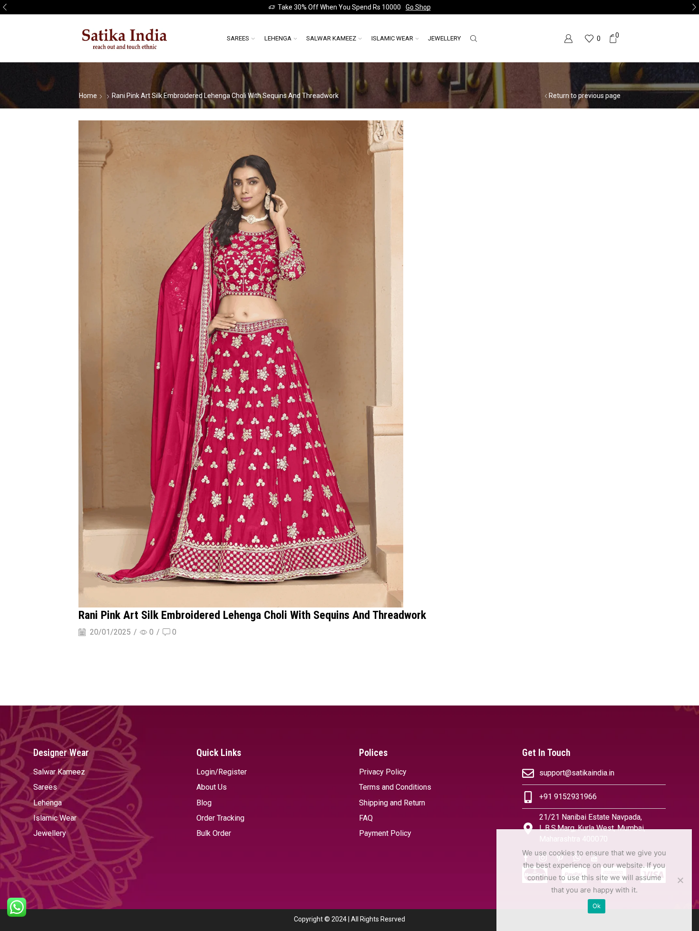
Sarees (238, 38)
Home (88, 95)
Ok (596, 906)
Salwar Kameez (331, 38)
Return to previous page (585, 95)
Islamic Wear (392, 38)
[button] (4, 7)
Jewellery (444, 38)
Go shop (418, 7)
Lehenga (277, 38)
